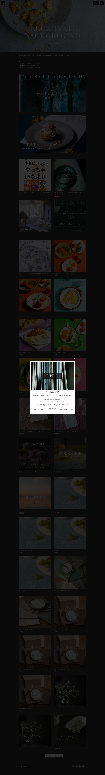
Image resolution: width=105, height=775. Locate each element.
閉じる (74, 358)
